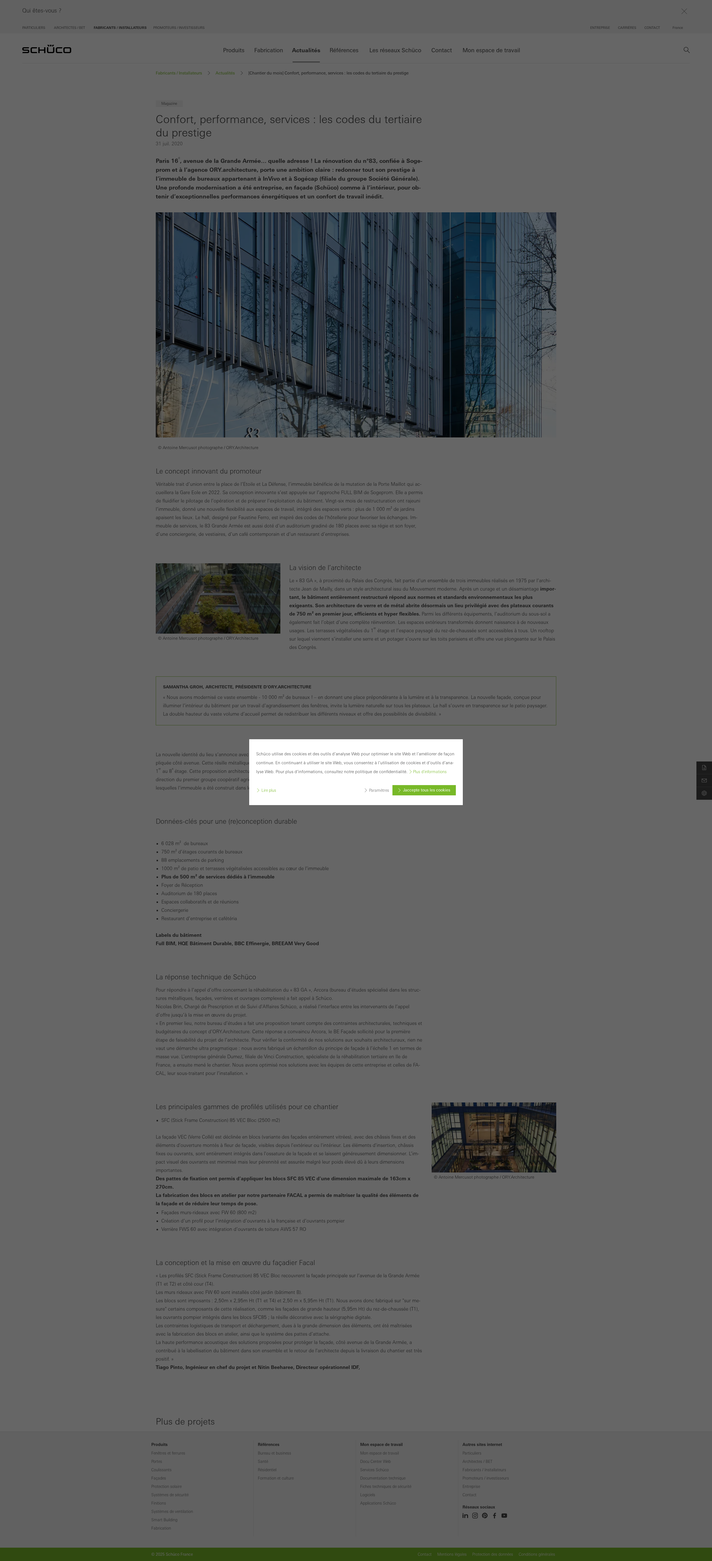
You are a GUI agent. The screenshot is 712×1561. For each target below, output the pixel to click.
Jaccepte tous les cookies (426, 790)
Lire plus (268, 790)
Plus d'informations (430, 772)
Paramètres (379, 790)
